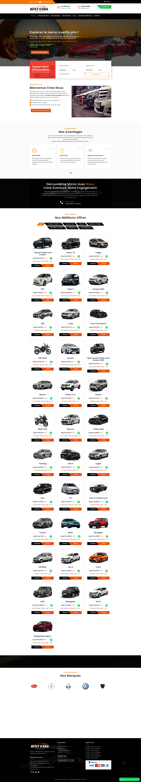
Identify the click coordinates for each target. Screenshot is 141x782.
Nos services (66, 15)
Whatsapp (106, 7)
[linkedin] (36, 772)
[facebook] (31, 772)
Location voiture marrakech (93, 748)
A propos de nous (43, 15)
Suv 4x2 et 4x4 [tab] (70, 224)
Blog (74, 15)
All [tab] (41, 224)
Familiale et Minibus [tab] (95, 224)
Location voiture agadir (92, 750)
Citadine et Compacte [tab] (54, 224)
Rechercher (97, 74)
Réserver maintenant (38, 52)
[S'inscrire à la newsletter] (73, 760)
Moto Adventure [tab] (86, 227)
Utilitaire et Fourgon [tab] (56, 227)
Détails (48, 265)
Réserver (37, 265)
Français (107, 1)
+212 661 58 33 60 (43, 763)
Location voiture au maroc (93, 746)
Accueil (33, 15)
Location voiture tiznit (92, 758)
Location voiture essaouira (93, 754)
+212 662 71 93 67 (46, 2)
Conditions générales (85, 15)
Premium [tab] (81, 224)
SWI (85, 779)
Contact (97, 15)
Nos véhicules (55, 15)
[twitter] (38, 772)
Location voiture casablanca (93, 752)
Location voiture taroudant (93, 756)
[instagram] (33, 772)
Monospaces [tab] (72, 227)
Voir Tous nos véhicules (41, 110)
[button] (70, 172)
